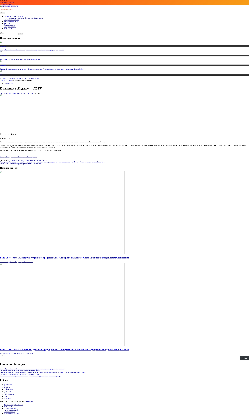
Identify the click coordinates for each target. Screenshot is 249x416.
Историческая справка (11, 20)
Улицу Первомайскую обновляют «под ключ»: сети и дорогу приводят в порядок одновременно (32, 50)
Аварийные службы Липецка (13, 16)
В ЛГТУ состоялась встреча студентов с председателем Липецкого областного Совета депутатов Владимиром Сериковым (64, 257)
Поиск (2, 355)
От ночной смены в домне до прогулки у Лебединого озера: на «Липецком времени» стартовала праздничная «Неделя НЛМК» (42, 69)
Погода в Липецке (10, 27)
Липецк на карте (9, 25)
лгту (8, 160)
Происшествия (9, 394)
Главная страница (6, 80)
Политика (7, 393)
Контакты (7, 23)
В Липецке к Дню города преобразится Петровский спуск (19, 78)
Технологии (8, 398)
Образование (8, 83)
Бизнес (6, 386)
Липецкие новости (6, 9)
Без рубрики (8, 384)
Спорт (6, 396)
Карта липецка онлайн (11, 21)
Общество (3, 46)
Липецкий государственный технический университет (18, 157)
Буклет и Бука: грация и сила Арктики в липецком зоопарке (20, 59)
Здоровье (7, 387)
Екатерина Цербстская (7, 93)
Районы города (9, 28)
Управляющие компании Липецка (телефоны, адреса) (25, 18)
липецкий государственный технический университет (29, 160)
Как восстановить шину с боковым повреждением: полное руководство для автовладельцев (30, 376)
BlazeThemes (29, 401)
